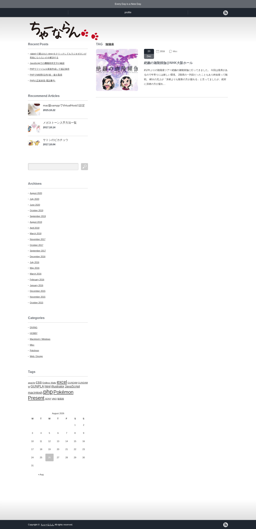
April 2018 (34, 228)
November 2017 (37, 239)
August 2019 (36, 222)
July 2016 (34, 262)
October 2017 (36, 245)
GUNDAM (72, 383)
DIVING (33, 327)
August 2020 (36, 193)
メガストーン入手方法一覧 (60, 122)
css (39, 382)
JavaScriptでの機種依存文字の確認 (47, 63)
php (48, 391)
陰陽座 (60, 399)
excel (62, 382)
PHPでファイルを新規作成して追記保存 (49, 69)
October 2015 (36, 302)
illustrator (57, 386)
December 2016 (37, 256)
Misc (175, 51)
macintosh (35, 392)
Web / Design (36, 356)
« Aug (41, 474)
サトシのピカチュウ (55, 139)
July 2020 (34, 199)
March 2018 (35, 233)
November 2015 (37, 297)
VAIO (54, 399)
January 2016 (36, 285)
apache (31, 383)
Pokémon (34, 350)
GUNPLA (37, 386)
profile (128, 12)
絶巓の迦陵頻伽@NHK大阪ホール (168, 63)
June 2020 (35, 205)
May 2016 (34, 268)
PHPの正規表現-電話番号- (43, 80)
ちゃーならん (47, 524)
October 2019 (36, 210)
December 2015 (37, 291)
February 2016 (37, 279)
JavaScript (72, 386)
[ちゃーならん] (64, 38)
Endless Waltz (49, 383)
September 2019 (38, 216)
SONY (48, 399)
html (48, 386)
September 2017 (38, 250)
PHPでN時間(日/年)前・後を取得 (46, 75)
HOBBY (33, 333)
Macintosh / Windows (40, 339)
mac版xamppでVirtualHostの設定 (64, 105)
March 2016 (35, 274)
